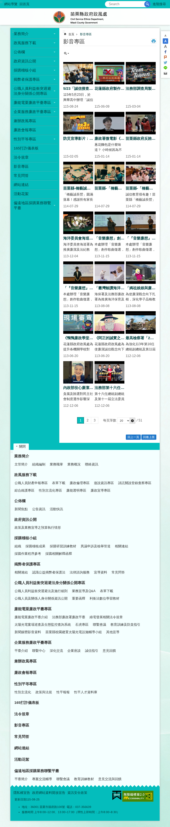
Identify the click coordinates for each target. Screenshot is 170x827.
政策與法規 (43, 692)
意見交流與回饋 (109, 779)
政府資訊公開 (25, 61)
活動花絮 (21, 194)
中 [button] (165, 41)
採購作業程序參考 (28, 553)
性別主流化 (23, 692)
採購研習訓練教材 (63, 546)
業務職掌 (56, 464)
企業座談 (74, 650)
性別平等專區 (25, 139)
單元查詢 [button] (66, 53)
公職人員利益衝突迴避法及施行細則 (41, 591)
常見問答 (21, 176)
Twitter (165, 62)
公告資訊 (38, 509)
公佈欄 (19, 52)
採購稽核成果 (35, 546)
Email (165, 73)
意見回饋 (109, 650)
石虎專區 (82, 624)
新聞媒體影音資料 (28, 632)
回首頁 (24, 4)
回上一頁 (133, 437)
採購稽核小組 (25, 70)
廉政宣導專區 (100, 490)
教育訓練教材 (84, 779)
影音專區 (21, 166)
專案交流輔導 (42, 779)
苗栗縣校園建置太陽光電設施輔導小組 (73, 632)
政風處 (85, 16)
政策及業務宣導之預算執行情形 (38, 527)
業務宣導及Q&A (84, 591)
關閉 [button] (22, 446)
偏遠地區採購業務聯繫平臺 (32, 205)
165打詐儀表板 (26, 148)
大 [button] (165, 46)
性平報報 (63, 692)
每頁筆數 (109, 420)
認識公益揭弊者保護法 (48, 572)
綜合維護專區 (24, 490)
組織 (18, 546)
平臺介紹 (21, 650)
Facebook (165, 52)
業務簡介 (21, 34)
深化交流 (56, 650)
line (165, 68)
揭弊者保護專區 (27, 79)
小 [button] (165, 35)
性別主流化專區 (50, 490)
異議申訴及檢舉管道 (95, 546)
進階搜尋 (159, 4)
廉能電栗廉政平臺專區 (32, 103)
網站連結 (21, 185)
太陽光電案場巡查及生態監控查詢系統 (43, 624)
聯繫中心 (38, 650)
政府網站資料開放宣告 (48, 792)
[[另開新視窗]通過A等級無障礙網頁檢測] (137, 796)
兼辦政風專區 (25, 121)
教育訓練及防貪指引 (125, 624)
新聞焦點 (21, 509)
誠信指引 (91, 650)
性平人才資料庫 (85, 692)
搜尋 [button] (147, 4)
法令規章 (21, 157)
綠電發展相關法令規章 (106, 617)
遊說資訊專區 (104, 483)
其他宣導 (112, 632)
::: (1, 2)
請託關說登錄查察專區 (134, 483)
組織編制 (38, 464)
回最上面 (149, 437)
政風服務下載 (25, 43)
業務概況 (74, 464)
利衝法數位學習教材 (104, 598)
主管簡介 (21, 464)
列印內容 (153, 41)
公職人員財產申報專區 (31, 483)
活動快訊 (56, 509)
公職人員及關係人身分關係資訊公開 (41, 598)
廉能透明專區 (76, 490)
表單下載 (58, 483)
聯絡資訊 (91, 464)
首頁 (71, 34)
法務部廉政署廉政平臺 (68, 617)
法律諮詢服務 (80, 572)
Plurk (165, 57)
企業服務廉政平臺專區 (32, 112)
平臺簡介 (21, 779)
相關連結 (121, 546)
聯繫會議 (99, 624)
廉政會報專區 (25, 130)
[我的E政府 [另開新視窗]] (116, 795)
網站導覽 (10, 4)
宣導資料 (100, 572)
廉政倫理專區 (80, 483)
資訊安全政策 (77, 792)
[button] (132, 421)
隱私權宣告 (21, 792)
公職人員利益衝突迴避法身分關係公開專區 (32, 91)
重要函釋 (78, 598)
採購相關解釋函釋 (58, 553)
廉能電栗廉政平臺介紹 (31, 617)
